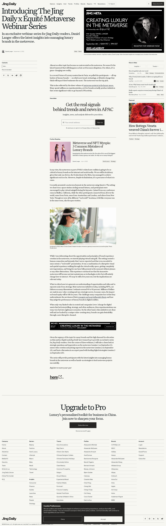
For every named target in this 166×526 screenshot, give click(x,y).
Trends (70, 4)
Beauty (31, 445)
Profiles (76, 4)
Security (4, 462)
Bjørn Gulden (88, 472)
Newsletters (101, 4)
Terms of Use (96, 128)
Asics (113, 493)
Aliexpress (114, 469)
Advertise (5, 452)
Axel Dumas (88, 455)
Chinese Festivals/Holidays (66, 459)
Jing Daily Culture (8, 472)
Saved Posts (143, 452)
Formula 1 (60, 486)
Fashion (131, 139)
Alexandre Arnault (90, 452)
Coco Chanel (88, 497)
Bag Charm (60, 448)
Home (4, 445)
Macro (31, 459)
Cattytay (87, 476)
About (4, 448)
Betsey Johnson (89, 469)
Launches (32, 493)
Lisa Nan (131, 81)
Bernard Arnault (89, 465)
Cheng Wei (87, 486)
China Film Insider (8, 476)
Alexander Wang (116, 462)
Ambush (114, 476)
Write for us (6, 469)
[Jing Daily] (9, 4)
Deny (63, 519)
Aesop (113, 455)
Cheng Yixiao (88, 490)
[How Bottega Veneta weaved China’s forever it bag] (146, 113)
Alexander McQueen (90, 448)
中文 (3, 479)
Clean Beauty (61, 465)
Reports (89, 4)
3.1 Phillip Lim (115, 445)
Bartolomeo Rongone (91, 459)
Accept (103, 519)
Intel (64, 4)
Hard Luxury (106, 161)
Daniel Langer (9, 51)
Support (141, 455)
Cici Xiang (87, 493)
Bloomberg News (133, 94)
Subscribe (142, 459)
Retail (31, 465)
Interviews (60, 500)
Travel (31, 472)
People (31, 500)
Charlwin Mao (88, 479)
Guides (162, 81)
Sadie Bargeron (133, 86)
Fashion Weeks (61, 483)
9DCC (113, 448)
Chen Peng (87, 483)
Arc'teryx (114, 490)
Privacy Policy (86, 128)
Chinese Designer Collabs (65, 455)
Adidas (113, 452)
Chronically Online (159, 73)
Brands (83, 4)
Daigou (59, 472)
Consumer (32, 483)
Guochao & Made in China (65, 497)
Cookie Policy (96, 524)
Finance (31, 486)
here (54, 377)
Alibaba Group (116, 465)
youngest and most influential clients (92, 297)
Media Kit (5, 459)
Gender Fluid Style (63, 493)
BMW (113, 500)
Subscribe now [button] (83, 425)
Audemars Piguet (117, 497)
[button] (149, 4)
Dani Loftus (88, 500)
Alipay (113, 472)
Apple (113, 486)
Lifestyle (32, 455)
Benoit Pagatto (89, 462)
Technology (33, 469)
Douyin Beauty (61, 476)
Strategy (113, 161)
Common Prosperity (63, 469)
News (79, 51)
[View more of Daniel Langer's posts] (3, 51)
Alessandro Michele (90, 445)
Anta (113, 483)
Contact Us (114, 524)
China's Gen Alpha (62, 452)
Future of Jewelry (62, 490)
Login (88, 431)
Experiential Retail (62, 479)
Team (4, 465)
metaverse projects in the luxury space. (99, 85)
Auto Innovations (62, 445)
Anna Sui (114, 479)
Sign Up (100, 122)
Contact (4, 455)
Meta (75, 51)
